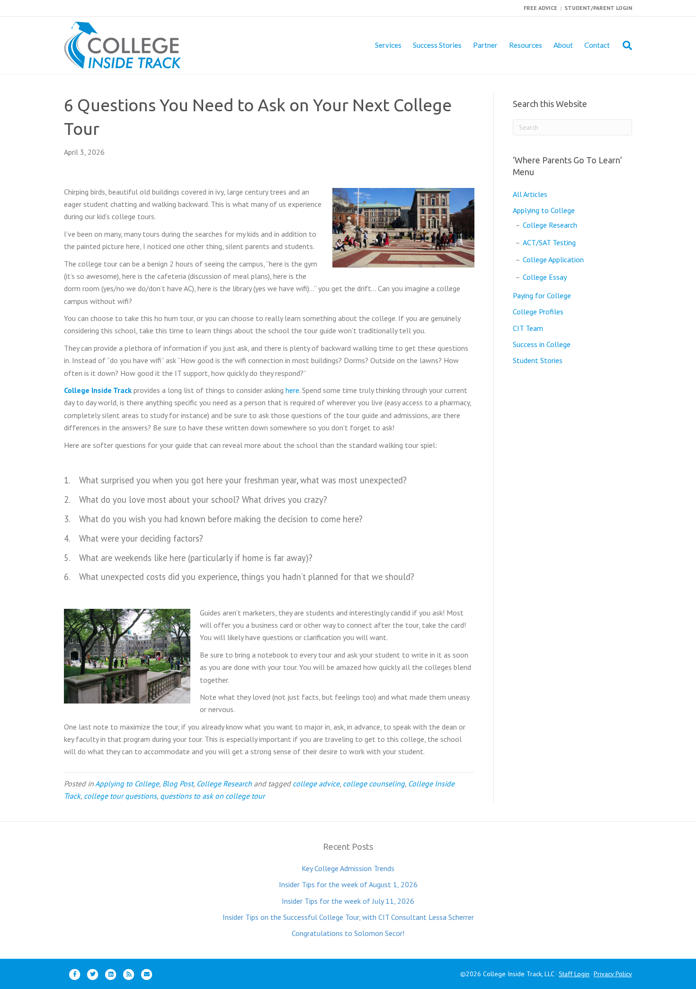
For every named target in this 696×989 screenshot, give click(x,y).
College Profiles (538, 311)
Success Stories (437, 45)
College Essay (545, 277)
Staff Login (574, 974)
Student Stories (537, 360)
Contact (597, 45)
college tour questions (120, 796)
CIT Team (528, 328)
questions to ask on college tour (212, 796)
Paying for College (542, 295)
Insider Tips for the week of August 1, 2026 (348, 884)
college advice (316, 783)
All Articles (530, 194)
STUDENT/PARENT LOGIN (598, 7)
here (292, 390)
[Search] (624, 45)
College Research (224, 783)
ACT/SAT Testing (549, 242)
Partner (485, 45)
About (563, 45)
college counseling (374, 783)
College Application (553, 259)
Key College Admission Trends (348, 868)
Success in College (542, 344)
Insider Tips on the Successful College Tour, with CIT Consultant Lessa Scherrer (348, 917)
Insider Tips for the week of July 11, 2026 (348, 901)
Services (388, 45)
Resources (525, 45)
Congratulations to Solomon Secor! (348, 933)
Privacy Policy (613, 974)
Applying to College (127, 783)
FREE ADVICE (540, 7)
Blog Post (177, 783)
